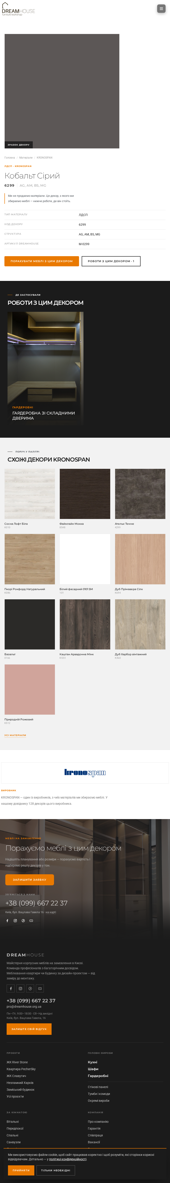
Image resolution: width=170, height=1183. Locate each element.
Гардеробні (98, 1076)
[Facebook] (7, 921)
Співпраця (95, 1135)
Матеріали (26, 157)
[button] (161, 8)
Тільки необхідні (56, 1170)
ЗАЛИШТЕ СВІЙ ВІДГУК (29, 1029)
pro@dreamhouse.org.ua (24, 1006)
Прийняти (21, 1170)
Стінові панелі (98, 1087)
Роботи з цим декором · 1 (111, 261)
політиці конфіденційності (67, 1159)
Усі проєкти (15, 1096)
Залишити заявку (29, 879)
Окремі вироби (98, 1100)
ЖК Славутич (16, 1076)
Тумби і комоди (99, 1094)
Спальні (12, 1135)
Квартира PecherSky (21, 1069)
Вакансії (94, 1142)
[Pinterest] (23, 921)
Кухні (92, 1062)
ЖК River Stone (17, 1062)
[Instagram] (15, 921)
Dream (26, 955)
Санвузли (14, 1142)
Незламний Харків (20, 1083)
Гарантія (94, 1128)
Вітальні (13, 1121)
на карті (51, 912)
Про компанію (98, 1121)
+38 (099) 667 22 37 (36, 903)
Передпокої (15, 1128)
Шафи (93, 1069)
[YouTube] (31, 921)
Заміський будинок (21, 1089)
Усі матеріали (15, 735)
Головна (9, 157)
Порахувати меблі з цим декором (42, 261)
